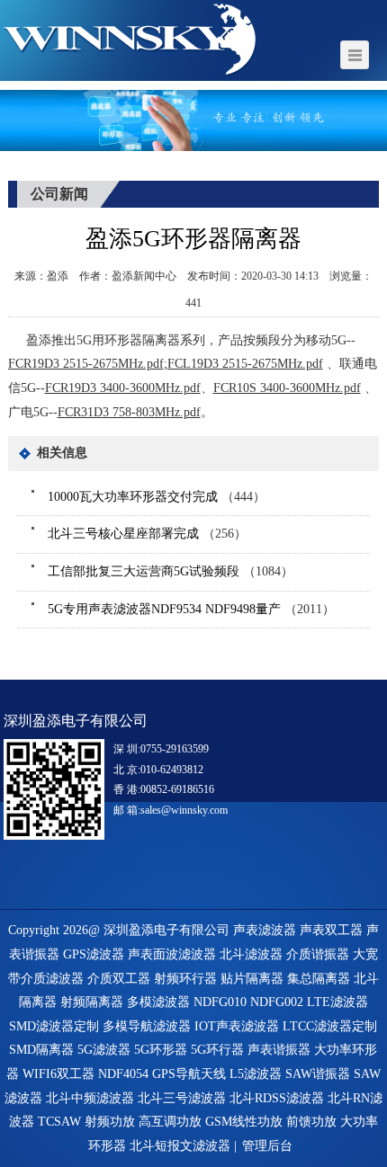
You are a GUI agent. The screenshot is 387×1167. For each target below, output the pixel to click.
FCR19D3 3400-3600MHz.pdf (123, 388)
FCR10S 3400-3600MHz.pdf (287, 388)
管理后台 (267, 1146)
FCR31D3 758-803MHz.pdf (129, 412)
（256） (147, 533)
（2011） (191, 609)
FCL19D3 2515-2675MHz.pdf (245, 363)
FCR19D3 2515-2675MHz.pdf (86, 363)
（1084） (170, 571)
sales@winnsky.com (184, 810)
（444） (157, 496)
